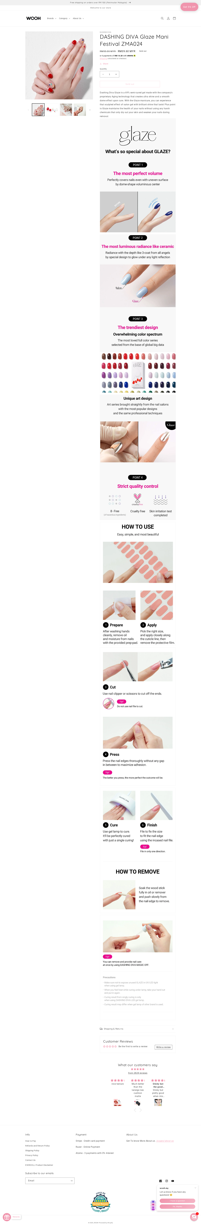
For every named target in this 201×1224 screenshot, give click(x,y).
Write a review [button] (163, 1047)
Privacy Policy (31, 1155)
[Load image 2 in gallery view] (52, 109)
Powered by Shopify (106, 1222)
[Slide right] (90, 110)
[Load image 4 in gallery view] (80, 109)
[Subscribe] (71, 1181)
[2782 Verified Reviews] (100, 1213)
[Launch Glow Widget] (7, 1217)
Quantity (103, 69)
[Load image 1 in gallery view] (38, 109)
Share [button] (105, 64)
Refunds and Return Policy (37, 1146)
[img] (137, 1069)
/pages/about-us (165, 1141)
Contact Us (30, 1160)
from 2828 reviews (137, 1073)
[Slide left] (28, 110)
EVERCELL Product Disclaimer (39, 1165)
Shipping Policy (32, 1150)
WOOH (96, 1222)
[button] (52, 18)
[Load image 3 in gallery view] (66, 109)
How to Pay (30, 1141)
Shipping (103, 58)
